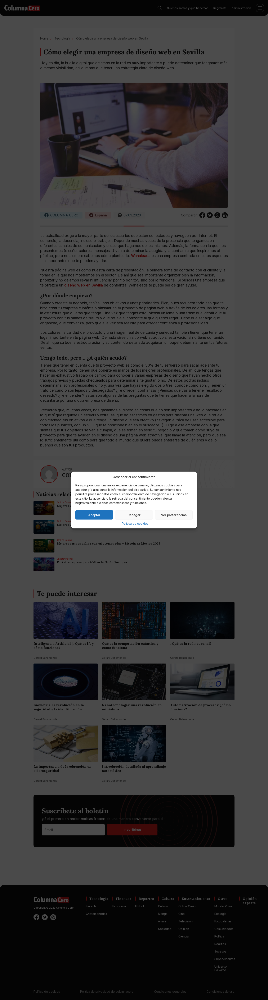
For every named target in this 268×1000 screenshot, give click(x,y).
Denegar (134, 515)
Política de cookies (135, 523)
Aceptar (94, 515)
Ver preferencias (174, 515)
